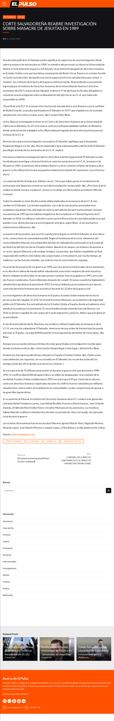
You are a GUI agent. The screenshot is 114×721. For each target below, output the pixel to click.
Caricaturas (8, 521)
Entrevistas (8, 548)
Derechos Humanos (14, 441)
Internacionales (9, 562)
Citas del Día (8, 528)
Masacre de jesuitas (72, 441)
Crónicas (6, 535)
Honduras (7, 555)
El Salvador (34, 441)
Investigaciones (9, 568)
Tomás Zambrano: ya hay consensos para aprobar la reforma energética (93, 650)
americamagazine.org (23, 434)
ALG (4, 39)
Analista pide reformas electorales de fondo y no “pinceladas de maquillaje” (56, 650)
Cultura (6, 541)
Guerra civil (51, 441)
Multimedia (8, 595)
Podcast (6, 582)
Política (6, 589)
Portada (21, 17)
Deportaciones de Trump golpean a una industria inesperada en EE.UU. (19, 650)
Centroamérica (9, 17)
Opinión (6, 575)
